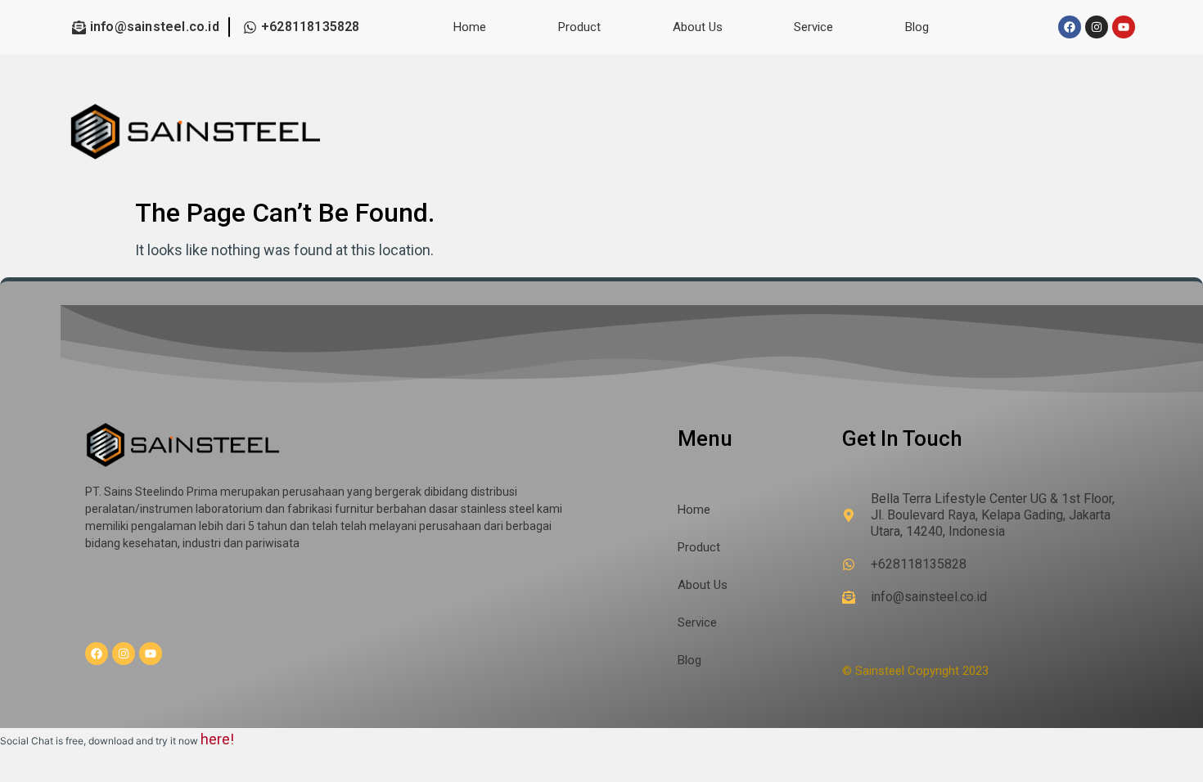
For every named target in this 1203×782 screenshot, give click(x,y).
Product (579, 27)
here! (217, 739)
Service (813, 27)
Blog (917, 27)
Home (469, 27)
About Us (698, 27)
